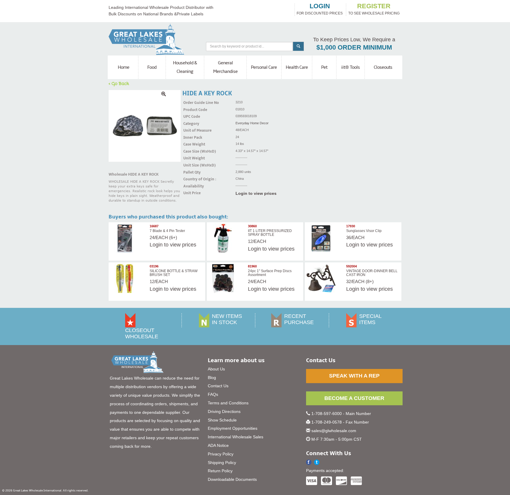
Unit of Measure (190, 130)
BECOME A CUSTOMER (354, 398)
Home (123, 67)
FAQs (213, 394)
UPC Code (190, 116)
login (320, 6)
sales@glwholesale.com (333, 430)
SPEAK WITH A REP (354, 376)
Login (156, 245)
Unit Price (190, 193)
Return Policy (220, 470)
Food (151, 67)
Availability (190, 186)
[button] (317, 462)
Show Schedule (222, 420)
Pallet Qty (190, 172)
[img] (145, 126)
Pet (324, 67)
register (373, 6)
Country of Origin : (190, 179)
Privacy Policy (220, 454)
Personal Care (264, 67)
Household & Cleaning (185, 67)
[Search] (298, 46)
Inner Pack (190, 137)
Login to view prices (256, 193)
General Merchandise (225, 67)
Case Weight (190, 144)
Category (190, 123)
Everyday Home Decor (252, 123)
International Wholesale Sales (235, 436)
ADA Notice (218, 445)
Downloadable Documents (232, 479)
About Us (216, 369)
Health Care (297, 67)
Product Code (190, 109)
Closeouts (383, 67)
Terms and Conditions (228, 403)
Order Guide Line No (190, 102)
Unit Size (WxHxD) (190, 165)
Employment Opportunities (232, 428)
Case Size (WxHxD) (190, 151)
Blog (212, 377)
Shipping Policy (222, 462)
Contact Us (218, 385)
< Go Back (119, 83)
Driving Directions (224, 411)
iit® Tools (350, 67)
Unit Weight (190, 158)
